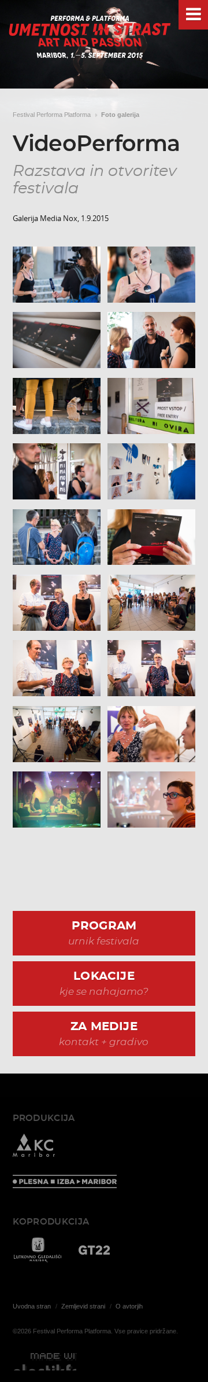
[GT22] (94, 1251)
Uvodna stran (32, 1306)
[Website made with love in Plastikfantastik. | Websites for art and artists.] (44, 1361)
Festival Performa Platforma (52, 114)
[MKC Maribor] (34, 1147)
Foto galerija (120, 114)
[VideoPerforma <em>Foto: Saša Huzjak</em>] (57, 275)
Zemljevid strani (83, 1306)
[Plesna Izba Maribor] (65, 1182)
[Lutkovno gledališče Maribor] (37, 1251)
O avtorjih (129, 1306)
